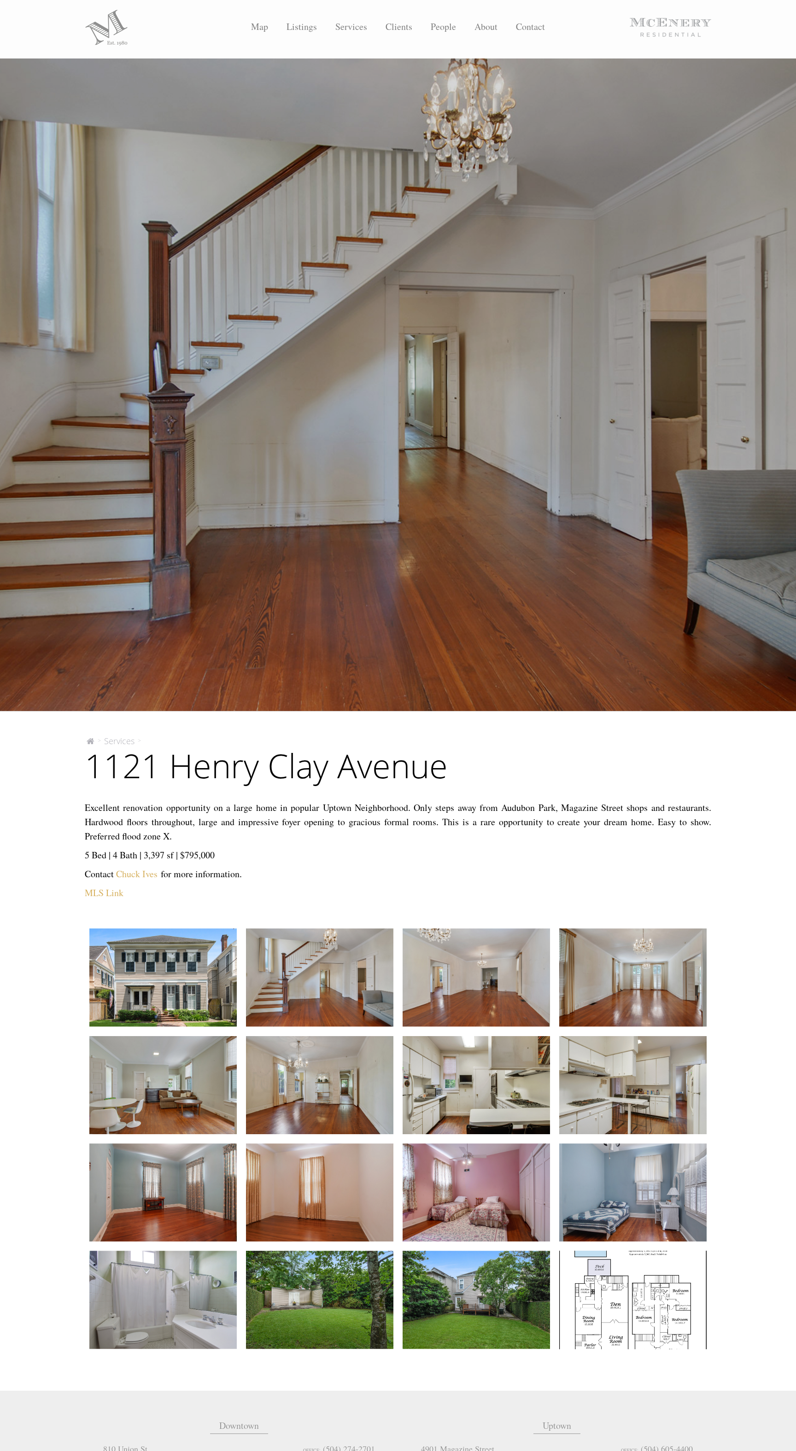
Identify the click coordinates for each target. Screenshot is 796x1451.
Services (351, 26)
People (443, 26)
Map (259, 26)
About (486, 26)
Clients (399, 26)
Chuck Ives (137, 874)
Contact (530, 26)
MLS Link (104, 892)
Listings (302, 26)
